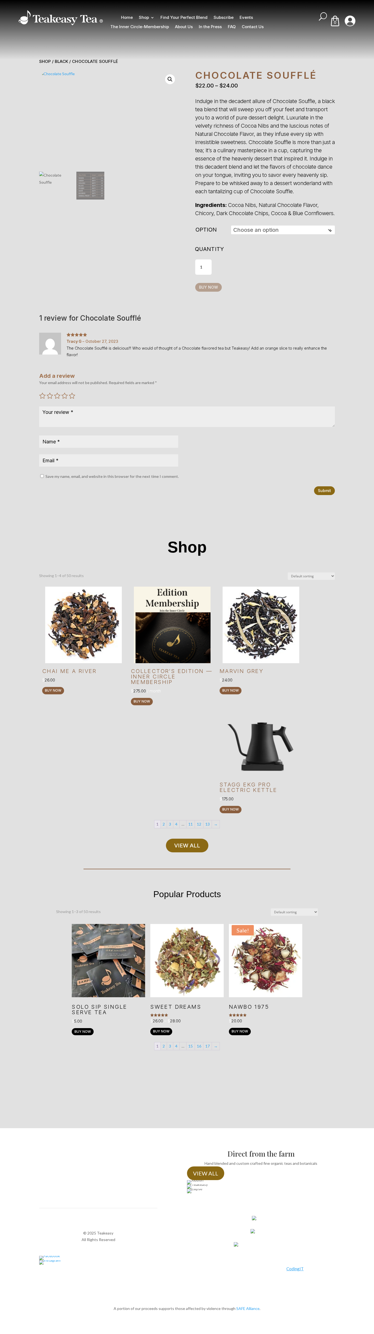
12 (199, 824)
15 (190, 1046)
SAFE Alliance (248, 1308)
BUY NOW (208, 287)
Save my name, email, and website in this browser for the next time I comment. (112, 476)
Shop (144, 17)
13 (207, 824)
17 (207, 1046)
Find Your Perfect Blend (184, 17)
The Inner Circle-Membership (139, 26)
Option (206, 229)
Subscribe (224, 17)
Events (246, 17)
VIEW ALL (187, 845)
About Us (184, 26)
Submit (324, 490)
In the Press (210, 26)
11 (190, 824)
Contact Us (253, 26)
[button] (170, 79)
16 (199, 1046)
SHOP (45, 61)
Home (127, 17)
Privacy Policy (98, 1246)
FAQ (232, 26)
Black (61, 61)
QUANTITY (209, 249)
